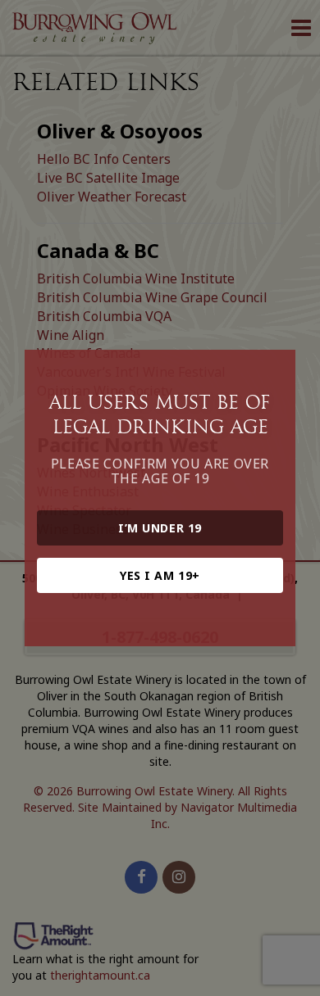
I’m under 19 (160, 528)
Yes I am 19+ (160, 575)
